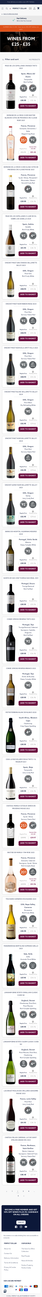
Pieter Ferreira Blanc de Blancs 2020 (21, 712)
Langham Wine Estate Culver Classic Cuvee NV (21, 1043)
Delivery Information (11, 1258)
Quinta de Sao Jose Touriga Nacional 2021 (21, 578)
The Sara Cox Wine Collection (28, 1250)
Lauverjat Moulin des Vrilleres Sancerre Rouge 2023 (21, 1092)
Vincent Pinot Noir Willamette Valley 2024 (21, 440)
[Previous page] (6, 1191)
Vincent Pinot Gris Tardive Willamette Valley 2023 (21, 264)
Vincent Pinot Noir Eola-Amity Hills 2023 (21, 348)
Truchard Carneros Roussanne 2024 (21, 899)
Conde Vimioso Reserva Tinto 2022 (21, 619)
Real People (26, 1256)
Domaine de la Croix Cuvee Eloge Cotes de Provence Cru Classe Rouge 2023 (21, 168)
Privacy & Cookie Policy (10, 1269)
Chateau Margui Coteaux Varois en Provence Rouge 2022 (21, 807)
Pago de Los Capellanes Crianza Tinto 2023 (21, 67)
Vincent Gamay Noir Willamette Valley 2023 (21, 486)
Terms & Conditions (11, 1263)
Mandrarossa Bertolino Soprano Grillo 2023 (21, 947)
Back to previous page (11, 14)
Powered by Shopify (28, 1296)
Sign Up (21, 1222)
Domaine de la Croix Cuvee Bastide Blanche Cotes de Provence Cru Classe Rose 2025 (21, 118)
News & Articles (27, 1261)
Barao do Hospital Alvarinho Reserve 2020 (21, 533)
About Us (7, 1249)
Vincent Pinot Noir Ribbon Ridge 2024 (21, 304)
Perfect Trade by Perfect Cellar (27, 1267)
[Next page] (24, 1196)
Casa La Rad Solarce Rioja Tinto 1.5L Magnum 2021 (21, 761)
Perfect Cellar (17, 1296)
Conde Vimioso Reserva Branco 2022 (21, 668)
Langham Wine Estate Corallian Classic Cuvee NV (21, 994)
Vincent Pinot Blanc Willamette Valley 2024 (21, 393)
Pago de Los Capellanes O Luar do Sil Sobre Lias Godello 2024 (21, 218)
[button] (2, 8)
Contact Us (8, 1253)
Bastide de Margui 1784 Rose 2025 (21, 852)
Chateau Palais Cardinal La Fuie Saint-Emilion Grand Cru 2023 (21, 1139)
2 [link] (17, 1191)
